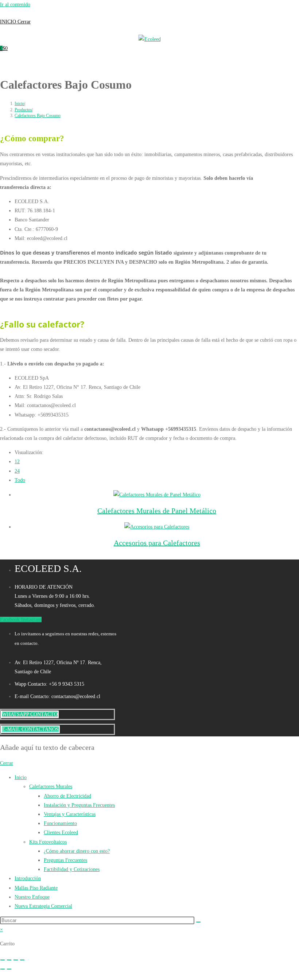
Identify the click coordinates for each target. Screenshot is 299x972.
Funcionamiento (60, 823)
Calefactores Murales (50, 786)
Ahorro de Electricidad (67, 796)
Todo (20, 480)
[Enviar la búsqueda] (198, 922)
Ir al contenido (15, 4)
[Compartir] (15, 960)
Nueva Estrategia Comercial (43, 906)
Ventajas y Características (70, 814)
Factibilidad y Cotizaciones (72, 869)
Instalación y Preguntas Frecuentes (79, 805)
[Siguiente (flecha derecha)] (9, 969)
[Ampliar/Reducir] (2, 960)
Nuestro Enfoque (32, 897)
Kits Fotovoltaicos (48, 842)
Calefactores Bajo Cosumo (38, 115)
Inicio (21, 777)
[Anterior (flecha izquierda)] (2, 969)
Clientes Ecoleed (61, 832)
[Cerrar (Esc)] (22, 960)
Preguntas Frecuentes (65, 860)
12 (17, 461)
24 (17, 471)
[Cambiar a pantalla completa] (9, 960)
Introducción (28, 878)
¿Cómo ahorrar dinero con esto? (77, 851)
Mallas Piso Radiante (36, 888)
